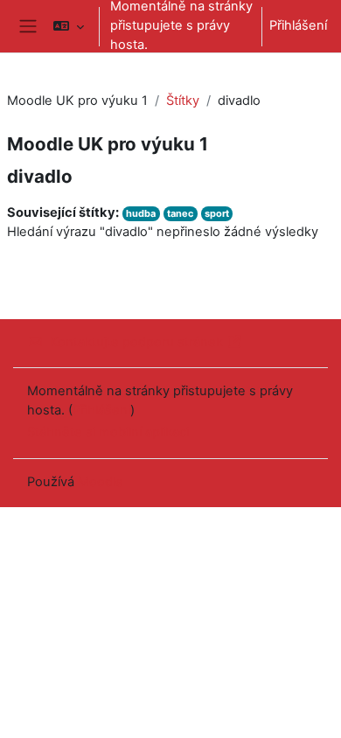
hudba (141, 213)
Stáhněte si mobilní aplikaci (108, 432)
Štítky (182, 100)
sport (217, 213)
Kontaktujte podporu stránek (136, 342)
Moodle (100, 482)
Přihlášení (298, 25)
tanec (180, 213)
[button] (68, 26)
